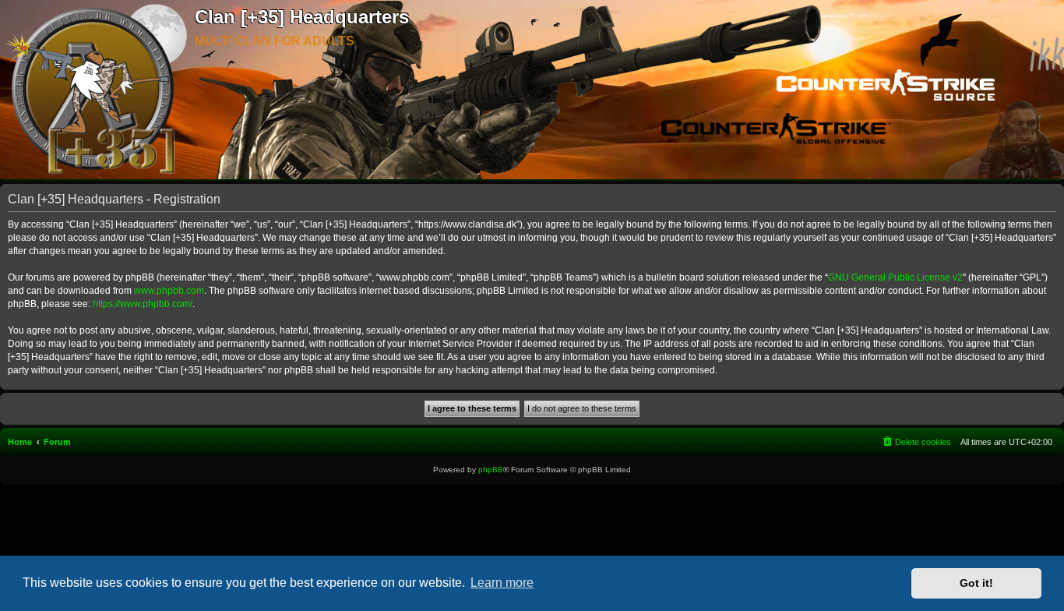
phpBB (490, 469)
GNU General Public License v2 (895, 277)
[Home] (97, 90)
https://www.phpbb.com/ (142, 303)
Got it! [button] (976, 583)
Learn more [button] (502, 582)
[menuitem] (916, 442)
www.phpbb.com (169, 290)
